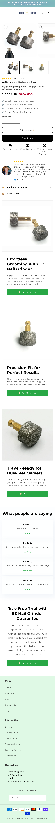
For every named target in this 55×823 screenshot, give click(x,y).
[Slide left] (3, 68)
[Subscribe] (43, 798)
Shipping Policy (12, 744)
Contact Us (10, 705)
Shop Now (10, 693)
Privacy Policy (12, 732)
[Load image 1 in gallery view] (13, 67)
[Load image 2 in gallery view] (27, 67)
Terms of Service (13, 750)
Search (8, 727)
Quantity (6, 117)
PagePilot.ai (43, 818)
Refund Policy (12, 738)
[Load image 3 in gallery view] (42, 67)
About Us (9, 699)
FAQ (7, 711)
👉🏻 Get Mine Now (27, 292)
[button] (5, 13)
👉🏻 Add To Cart (27, 493)
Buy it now (27, 138)
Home (8, 688)
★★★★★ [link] (27, 533)
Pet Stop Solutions (21, 818)
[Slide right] (52, 68)
